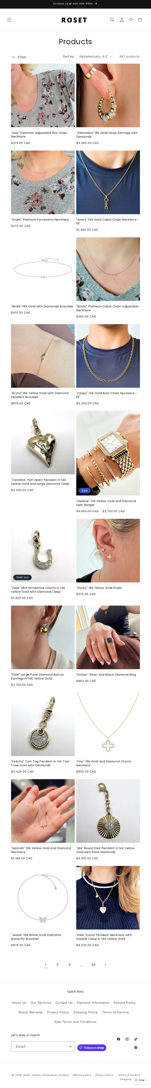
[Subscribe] (70, 1046)
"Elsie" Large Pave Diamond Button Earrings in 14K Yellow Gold (37, 677)
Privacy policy (104, 1074)
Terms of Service (115, 1012)
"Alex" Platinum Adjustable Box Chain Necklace (39, 135)
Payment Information (93, 1003)
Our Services (41, 1003)
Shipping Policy (85, 1012)
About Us (19, 1003)
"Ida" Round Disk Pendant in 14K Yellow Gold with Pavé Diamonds (105, 850)
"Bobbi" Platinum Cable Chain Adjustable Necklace (107, 308)
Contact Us (64, 1003)
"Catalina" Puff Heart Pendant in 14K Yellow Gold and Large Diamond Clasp (40, 482)
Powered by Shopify (56, 1074)
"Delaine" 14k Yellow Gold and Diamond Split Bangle (106, 503)
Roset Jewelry (32, 1074)
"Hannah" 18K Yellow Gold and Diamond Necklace (41, 850)
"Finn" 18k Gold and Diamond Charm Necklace (103, 763)
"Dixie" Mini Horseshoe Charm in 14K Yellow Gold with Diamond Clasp (38, 590)
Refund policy (82, 1074)
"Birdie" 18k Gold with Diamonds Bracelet (42, 306)
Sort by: (69, 56)
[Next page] (105, 965)
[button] (9, 20)
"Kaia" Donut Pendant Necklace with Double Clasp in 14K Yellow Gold (104, 937)
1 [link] (46, 965)
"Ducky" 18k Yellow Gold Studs (99, 588)
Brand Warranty (31, 1012)
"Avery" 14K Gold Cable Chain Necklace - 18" (107, 222)
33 (93, 964)
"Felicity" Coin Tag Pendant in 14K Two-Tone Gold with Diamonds (41, 763)
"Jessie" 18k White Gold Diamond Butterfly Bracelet (36, 937)
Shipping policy (130, 1079)
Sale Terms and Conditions (75, 1022)
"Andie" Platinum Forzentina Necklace (40, 220)
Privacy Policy (58, 1012)
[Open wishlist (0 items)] (131, 19)
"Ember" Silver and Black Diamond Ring (106, 675)
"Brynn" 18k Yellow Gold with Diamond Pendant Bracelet (40, 395)
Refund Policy (125, 1003)
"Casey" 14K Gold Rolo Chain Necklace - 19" (106, 395)
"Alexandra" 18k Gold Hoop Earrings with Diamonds (107, 135)
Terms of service (129, 1074)
